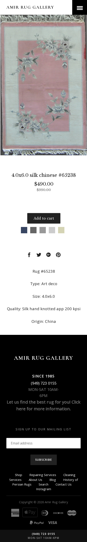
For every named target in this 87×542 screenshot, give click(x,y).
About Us (35, 480)
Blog (52, 480)
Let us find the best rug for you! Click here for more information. (43, 405)
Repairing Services (42, 475)
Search (43, 484)
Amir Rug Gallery (30, 7)
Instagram (43, 489)
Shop (18, 475)
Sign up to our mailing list (43, 429)
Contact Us (64, 484)
